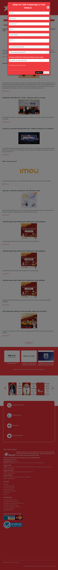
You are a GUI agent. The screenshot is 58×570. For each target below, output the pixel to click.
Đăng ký (38, 72)
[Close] (48, 7)
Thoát (46, 72)
